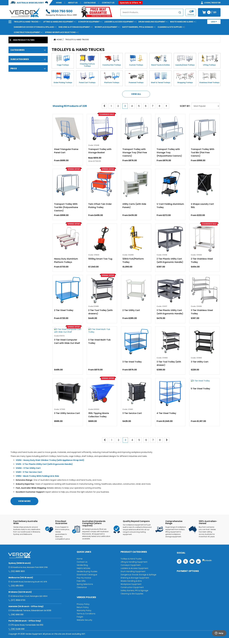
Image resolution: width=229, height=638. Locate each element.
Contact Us (108, 2)
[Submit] (180, 13)
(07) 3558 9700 (18, 600)
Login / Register (212, 2)
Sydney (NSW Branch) (19, 563)
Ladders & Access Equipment (119, 21)
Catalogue (90, 2)
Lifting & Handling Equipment (58, 21)
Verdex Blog (82, 565)
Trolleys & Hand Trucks (26, 21)
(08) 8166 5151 (17, 614)
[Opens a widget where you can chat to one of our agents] (219, 633)
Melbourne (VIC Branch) (20, 577)
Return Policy (83, 607)
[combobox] (152, 12)
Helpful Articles (83, 568)
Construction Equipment (27, 32)
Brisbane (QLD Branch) (20, 592)
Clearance (82, 587)
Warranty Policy (84, 610)
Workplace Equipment (106, 27)
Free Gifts (81, 581)
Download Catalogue (87, 574)
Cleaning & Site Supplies (170, 27)
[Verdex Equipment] (24, 12)
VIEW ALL (136, 94)
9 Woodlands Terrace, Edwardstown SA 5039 (30, 610)
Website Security (84, 620)
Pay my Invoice (84, 577)
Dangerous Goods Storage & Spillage (34, 27)
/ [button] (212, 12)
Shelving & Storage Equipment (74, 27)
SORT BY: (185, 106)
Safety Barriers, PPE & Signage (137, 27)
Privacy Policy (83, 604)
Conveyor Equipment (89, 21)
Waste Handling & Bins (181, 21)
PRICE (13, 68)
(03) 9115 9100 (17, 585)
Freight (80, 617)
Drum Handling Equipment (151, 21)
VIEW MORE (24, 501)
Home (59, 2)
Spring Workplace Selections (60, 32)
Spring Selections (85, 584)
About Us (73, 2)
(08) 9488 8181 (18, 629)
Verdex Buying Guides (87, 571)
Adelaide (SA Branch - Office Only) (25, 606)
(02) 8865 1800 (18, 571)
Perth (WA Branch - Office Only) (24, 620)
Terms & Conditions (86, 613)
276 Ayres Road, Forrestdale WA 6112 (26, 625)
